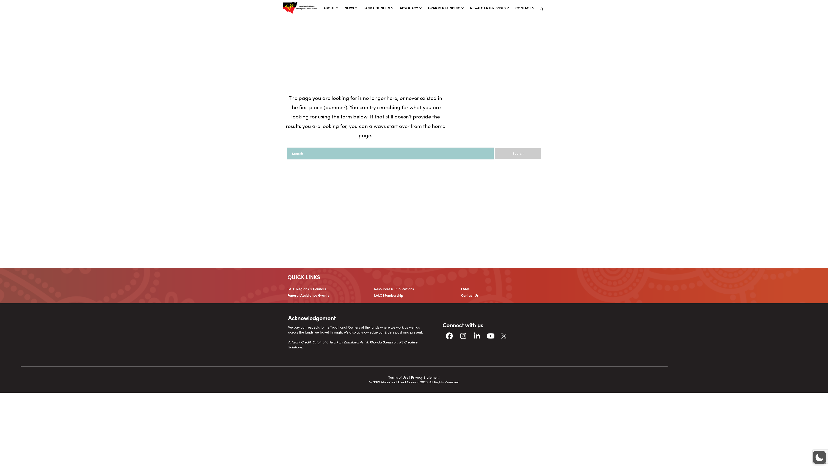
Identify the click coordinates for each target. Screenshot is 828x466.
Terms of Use (398, 377)
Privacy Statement (425, 377)
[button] (541, 9)
